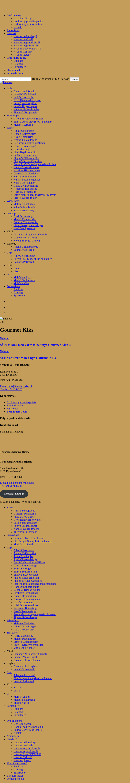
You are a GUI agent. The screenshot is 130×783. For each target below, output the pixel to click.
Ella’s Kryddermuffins (25, 571)
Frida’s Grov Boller (24, 516)
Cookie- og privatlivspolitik (21, 402)
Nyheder (4, 338)
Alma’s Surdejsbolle (24, 510)
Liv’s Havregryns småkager (28, 644)
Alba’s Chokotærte (24, 550)
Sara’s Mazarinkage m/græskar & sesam (35, 614)
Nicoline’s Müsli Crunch (27, 660)
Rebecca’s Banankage (25, 608)
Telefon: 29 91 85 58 (11, 389)
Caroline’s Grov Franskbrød (29, 538)
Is (8, 693)
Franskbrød (13, 535)
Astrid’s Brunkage (23, 635)
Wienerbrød (13, 620)
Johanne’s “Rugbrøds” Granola (30, 653)
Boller (10, 507)
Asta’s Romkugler (23, 556)
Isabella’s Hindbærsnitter (27, 589)
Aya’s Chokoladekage (25, 559)
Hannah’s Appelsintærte (26, 586)
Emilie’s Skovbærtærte (26, 574)
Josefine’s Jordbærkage (26, 592)
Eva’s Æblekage (22, 568)
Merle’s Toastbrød (23, 544)
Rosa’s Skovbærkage (25, 611)
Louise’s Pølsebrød (24, 681)
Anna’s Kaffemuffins (25, 553)
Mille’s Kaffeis (21, 702)
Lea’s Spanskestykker (25, 522)
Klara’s (17, 687)
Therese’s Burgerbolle (25, 531)
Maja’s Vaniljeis (22, 696)
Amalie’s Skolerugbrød (26, 666)
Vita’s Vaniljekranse (24, 647)
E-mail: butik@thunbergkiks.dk (17, 482)
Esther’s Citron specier (26, 641)
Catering (18, 711)
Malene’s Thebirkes (24, 623)
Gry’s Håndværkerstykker (27, 519)
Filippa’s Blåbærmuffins (26, 577)
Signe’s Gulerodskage (25, 617)
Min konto (12, 408)
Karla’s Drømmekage (25, 596)
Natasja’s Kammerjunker (27, 599)
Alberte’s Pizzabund (24, 675)
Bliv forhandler (15, 405)
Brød (9, 672)
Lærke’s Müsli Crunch (26, 657)
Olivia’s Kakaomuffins (26, 605)
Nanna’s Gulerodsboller (26, 528)
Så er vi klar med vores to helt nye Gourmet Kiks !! (35, 345)
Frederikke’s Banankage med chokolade (35, 583)
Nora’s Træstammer (24, 602)
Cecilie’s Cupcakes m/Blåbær (29, 562)
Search (74, 79)
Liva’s (17, 690)
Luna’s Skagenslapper (25, 525)
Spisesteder (20, 715)
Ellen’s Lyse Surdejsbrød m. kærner (33, 541)
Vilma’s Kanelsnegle (25, 626)
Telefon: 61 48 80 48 (11, 485)
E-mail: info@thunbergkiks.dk (16, 386)
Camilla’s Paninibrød (25, 513)
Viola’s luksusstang (24, 629)
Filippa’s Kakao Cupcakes (28, 580)
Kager (10, 547)
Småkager (12, 632)
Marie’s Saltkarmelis (24, 699)
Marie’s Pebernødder (25, 638)
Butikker (18, 708)
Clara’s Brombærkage (25, 565)
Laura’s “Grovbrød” (24, 669)
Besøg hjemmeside (14, 493)
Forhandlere (13, 705)
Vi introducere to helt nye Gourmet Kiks (28, 358)
